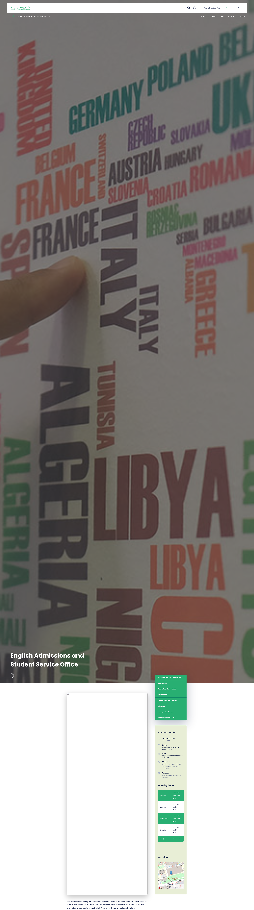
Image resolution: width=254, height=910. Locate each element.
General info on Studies (167, 700)
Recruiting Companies (167, 689)
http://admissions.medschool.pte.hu (173, 757)
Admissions (162, 683)
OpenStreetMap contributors (176, 887)
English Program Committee (169, 677)
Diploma (161, 706)
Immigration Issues (166, 712)
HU (234, 8)
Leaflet (171, 884)
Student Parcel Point (166, 718)
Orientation (162, 695)
